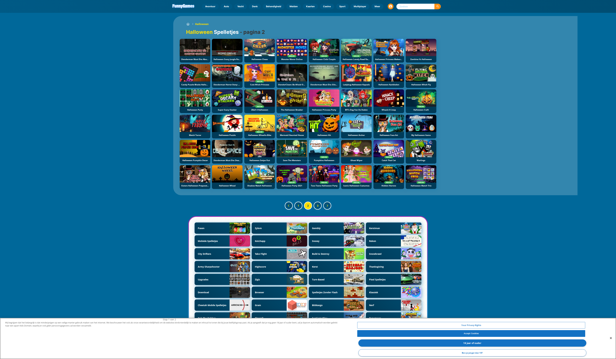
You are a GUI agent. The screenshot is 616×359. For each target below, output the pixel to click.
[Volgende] (327, 206)
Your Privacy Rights (471, 325)
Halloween (202, 24)
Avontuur (210, 6)
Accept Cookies (471, 333)
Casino (327, 6)
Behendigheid (273, 6)
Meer (377, 6)
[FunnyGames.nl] (188, 24)
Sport (342, 6)
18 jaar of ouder (472, 343)
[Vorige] (289, 206)
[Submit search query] (437, 6)
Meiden (294, 6)
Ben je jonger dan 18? (472, 352)
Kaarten (310, 6)
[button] (391, 6)
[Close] (610, 338)
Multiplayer (360, 6)
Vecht (240, 6)
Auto (226, 6)
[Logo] (183, 6)
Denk (255, 6)
